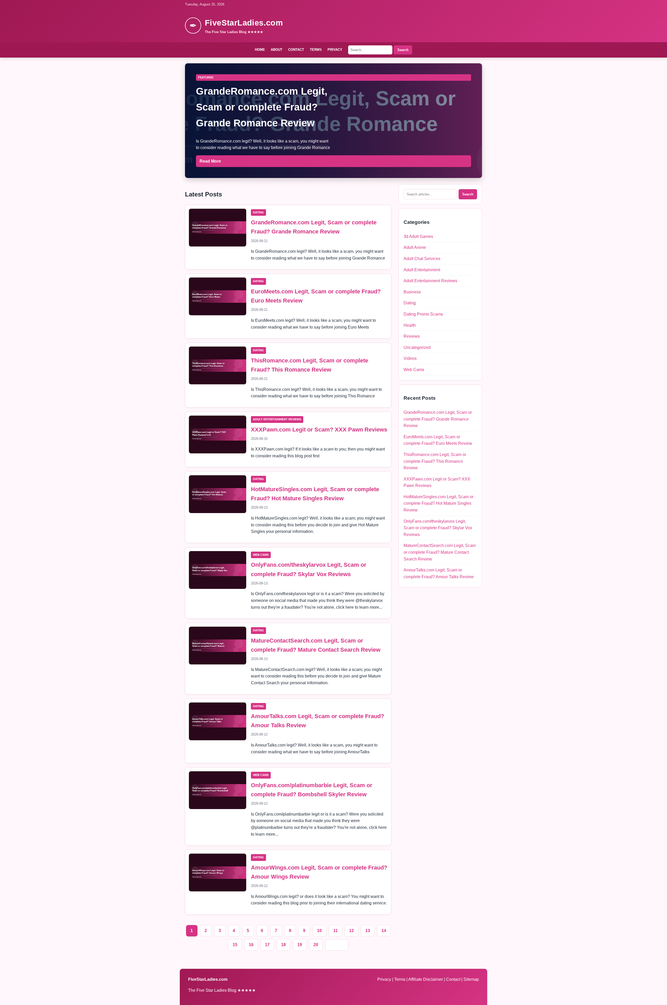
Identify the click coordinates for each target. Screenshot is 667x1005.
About (276, 50)
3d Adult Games (418, 236)
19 (299, 944)
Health (410, 325)
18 (283, 944)
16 (251, 944)
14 (383, 930)
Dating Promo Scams (423, 314)
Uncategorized (417, 347)
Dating (258, 212)
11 (335, 930)
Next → (337, 944)
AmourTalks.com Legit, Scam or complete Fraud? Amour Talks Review (439, 573)
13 (367, 930)
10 (319, 930)
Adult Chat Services (422, 258)
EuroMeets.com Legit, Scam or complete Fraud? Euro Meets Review (438, 440)
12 (351, 930)
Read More (210, 161)
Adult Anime (415, 247)
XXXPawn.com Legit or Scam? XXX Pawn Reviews (319, 429)
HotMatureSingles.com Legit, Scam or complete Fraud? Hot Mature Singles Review (438, 503)
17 (267, 944)
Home (260, 50)
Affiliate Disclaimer (426, 979)
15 (235, 944)
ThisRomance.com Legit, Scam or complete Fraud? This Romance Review (435, 461)
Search (403, 50)
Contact (296, 50)
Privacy (335, 50)
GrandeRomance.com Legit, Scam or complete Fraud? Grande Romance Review (438, 419)
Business (412, 292)
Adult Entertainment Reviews (277, 419)
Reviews (412, 336)
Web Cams (261, 554)
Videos (410, 358)
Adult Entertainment (422, 270)
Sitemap (471, 979)
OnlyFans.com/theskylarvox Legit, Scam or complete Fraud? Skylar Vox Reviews (438, 528)
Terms (316, 50)
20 (315, 944)
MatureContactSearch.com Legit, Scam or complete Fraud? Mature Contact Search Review (440, 552)
